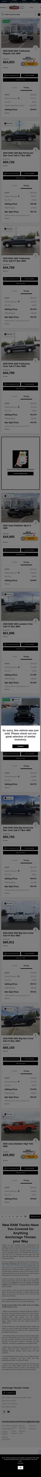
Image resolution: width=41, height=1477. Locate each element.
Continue (20, 746)
